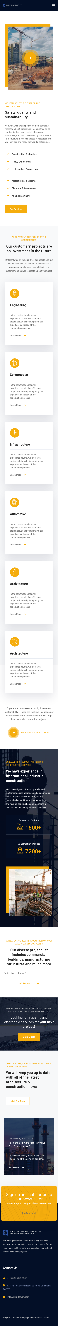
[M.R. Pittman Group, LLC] (12, 5)
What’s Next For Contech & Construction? (24, 1144)
